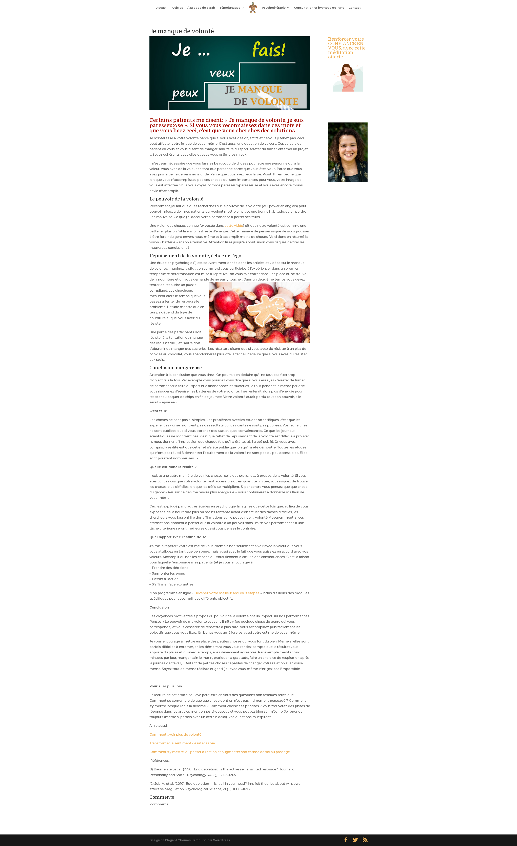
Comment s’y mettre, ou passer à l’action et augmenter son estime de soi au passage (219, 752)
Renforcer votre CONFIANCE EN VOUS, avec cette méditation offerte (347, 48)
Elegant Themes (178, 840)
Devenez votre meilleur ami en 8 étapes (226, 593)
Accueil (161, 7)
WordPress (221, 840)
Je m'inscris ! (348, 111)
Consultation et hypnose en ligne (319, 7)
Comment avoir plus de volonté (175, 734)
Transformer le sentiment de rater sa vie (182, 743)
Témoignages (230, 7)
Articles (177, 7)
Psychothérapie (274, 7)
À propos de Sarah (201, 7)
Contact (355, 7)
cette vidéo (234, 226)
